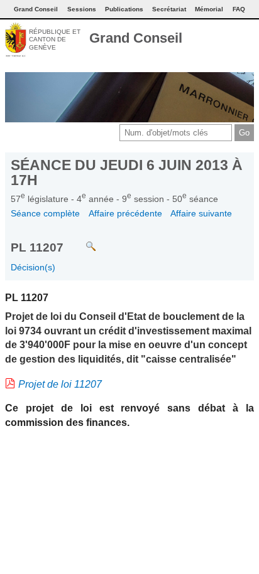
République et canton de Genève (54, 39)
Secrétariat (169, 9)
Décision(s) (33, 267)
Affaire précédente (125, 213)
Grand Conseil (135, 38)
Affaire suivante (201, 213)
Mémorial (209, 9)
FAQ (239, 9)
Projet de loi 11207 (60, 384)
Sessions (81, 9)
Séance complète (45, 213)
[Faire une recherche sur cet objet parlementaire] (81, 241)
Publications (124, 9)
